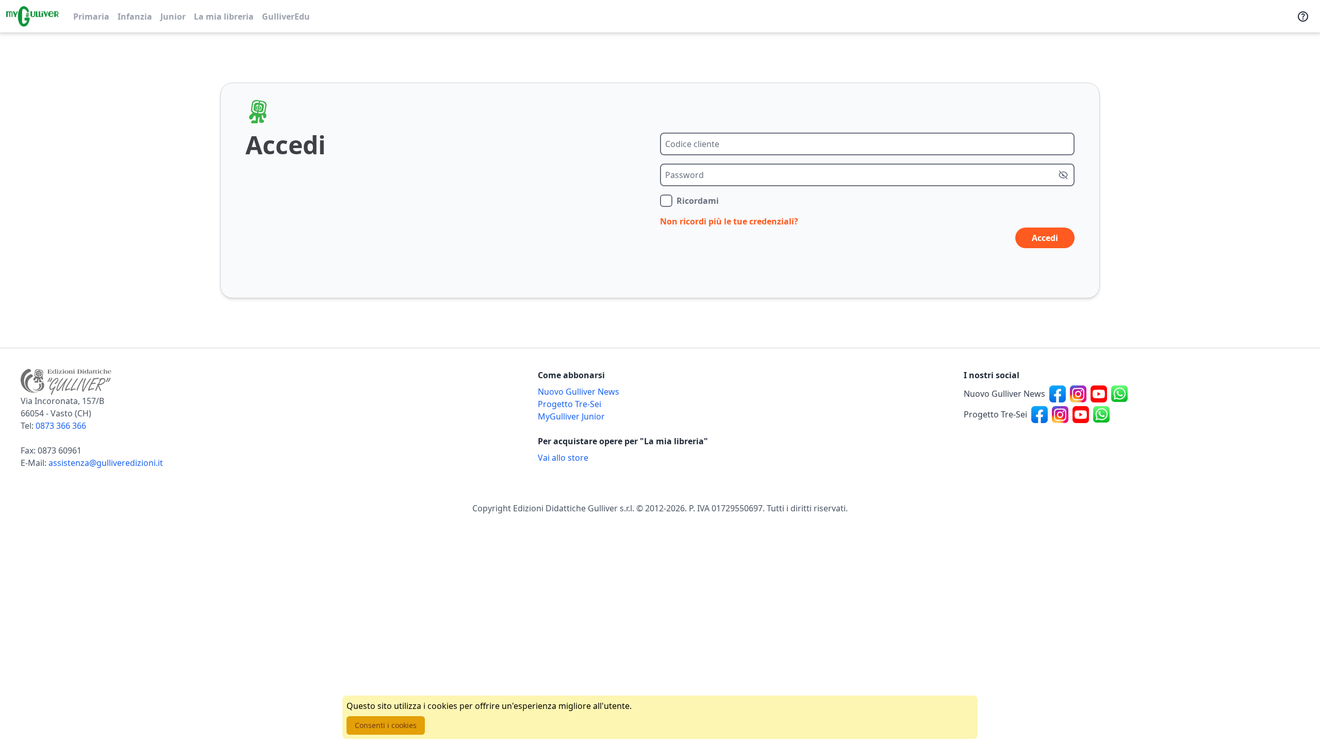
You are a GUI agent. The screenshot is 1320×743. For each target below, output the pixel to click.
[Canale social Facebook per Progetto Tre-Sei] (1039, 414)
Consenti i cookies (386, 725)
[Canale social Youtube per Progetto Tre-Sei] (1080, 414)
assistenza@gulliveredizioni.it (105, 463)
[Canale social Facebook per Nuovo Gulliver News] (1057, 393)
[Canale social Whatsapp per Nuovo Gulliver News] (1119, 393)
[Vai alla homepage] (32, 16)
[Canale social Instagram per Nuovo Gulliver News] (1078, 393)
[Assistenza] (1303, 16)
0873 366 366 (61, 425)
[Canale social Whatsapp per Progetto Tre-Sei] (1101, 414)
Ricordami (697, 200)
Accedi (1045, 238)
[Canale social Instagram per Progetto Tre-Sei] (1060, 414)
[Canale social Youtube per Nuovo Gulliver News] (1099, 393)
